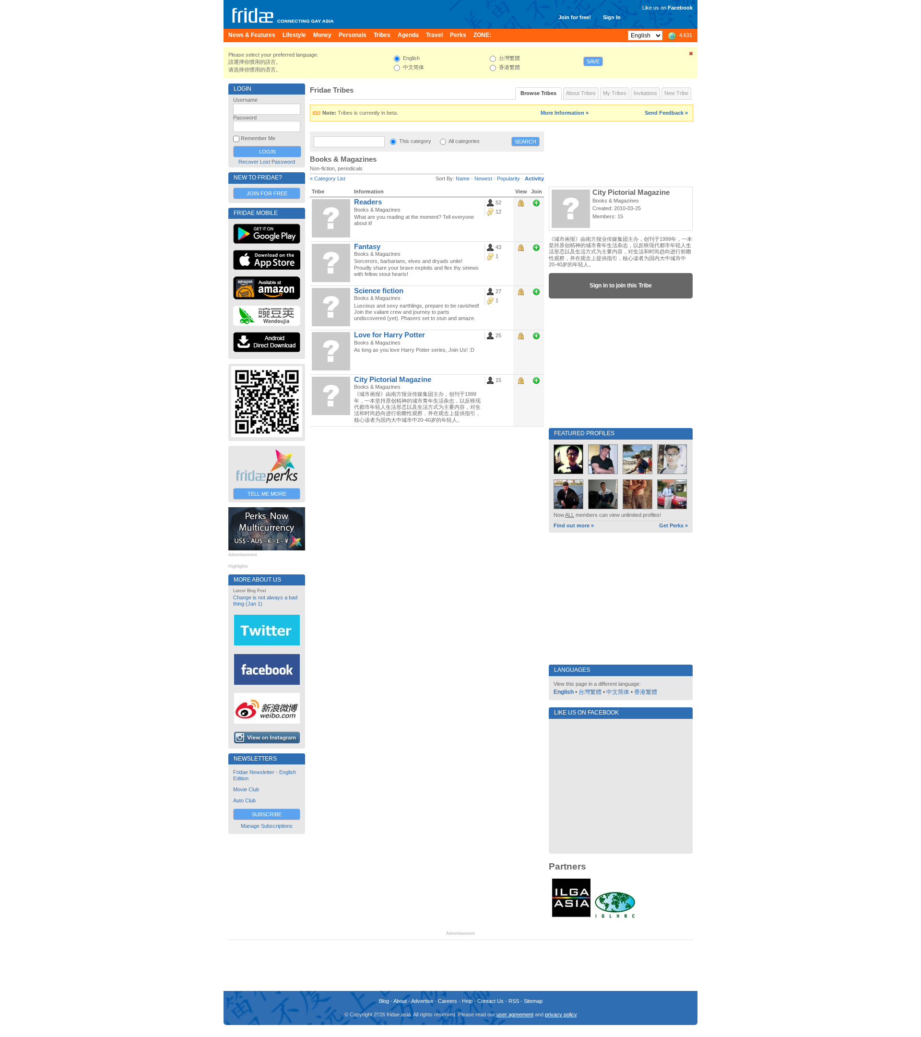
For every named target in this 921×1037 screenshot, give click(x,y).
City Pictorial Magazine (392, 379)
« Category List (327, 178)
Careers (447, 1001)
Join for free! (574, 17)
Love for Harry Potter (389, 335)
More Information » (565, 113)
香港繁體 (645, 692)
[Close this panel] (691, 55)
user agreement (514, 1014)
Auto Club (244, 800)
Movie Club (246, 789)
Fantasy (367, 246)
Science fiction (378, 291)
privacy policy (561, 1014)
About (400, 1001)
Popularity (508, 178)
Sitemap (533, 1001)
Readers (368, 202)
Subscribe (267, 814)
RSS (513, 1001)
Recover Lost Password (266, 162)
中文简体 (617, 692)
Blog (384, 1001)
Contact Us (490, 1001)
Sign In (612, 17)
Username (245, 100)
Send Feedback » (666, 113)
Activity (534, 178)
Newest (483, 178)
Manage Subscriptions (267, 826)
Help (467, 1001)
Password (245, 117)
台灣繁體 (590, 692)
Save (593, 61)
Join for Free (267, 193)
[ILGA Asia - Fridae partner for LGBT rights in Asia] (571, 917)
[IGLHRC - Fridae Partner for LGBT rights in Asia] (615, 917)
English (564, 692)
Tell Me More (267, 494)
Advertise (422, 1001)
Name (463, 178)
